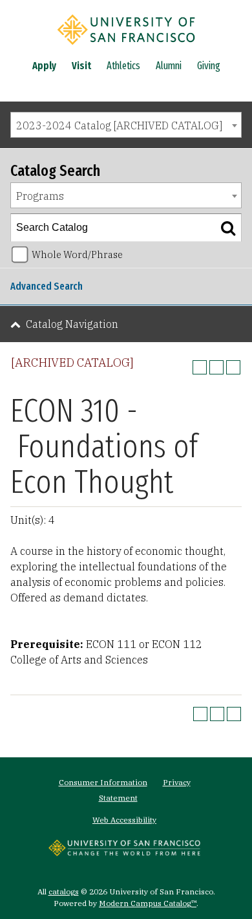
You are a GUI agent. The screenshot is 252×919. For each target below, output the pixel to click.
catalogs (63, 891)
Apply (44, 65)
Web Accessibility (124, 820)
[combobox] (126, 125)
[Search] (228, 227)
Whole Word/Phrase (77, 254)
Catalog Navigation (72, 324)
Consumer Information (103, 782)
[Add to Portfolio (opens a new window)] (200, 367)
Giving (208, 65)
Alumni (169, 65)
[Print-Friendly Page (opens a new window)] (216, 367)
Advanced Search (46, 286)
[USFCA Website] (124, 852)
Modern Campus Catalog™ (147, 903)
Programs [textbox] (40, 195)
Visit (81, 65)
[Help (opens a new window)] (233, 367)
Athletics (123, 65)
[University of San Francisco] (126, 47)
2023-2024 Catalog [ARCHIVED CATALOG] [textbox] (119, 125)
